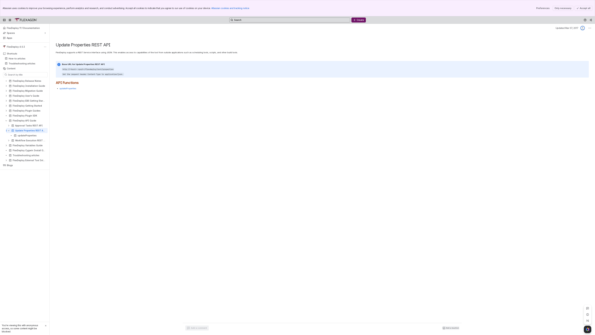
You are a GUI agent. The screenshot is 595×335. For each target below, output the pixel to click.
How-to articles (17, 58)
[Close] (46, 326)
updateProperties (68, 88)
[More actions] (45, 47)
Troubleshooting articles (22, 63)
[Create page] (587, 320)
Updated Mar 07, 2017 (567, 28)
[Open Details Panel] (587, 314)
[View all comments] (587, 308)
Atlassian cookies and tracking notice (230, 8)
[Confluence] (26, 20)
